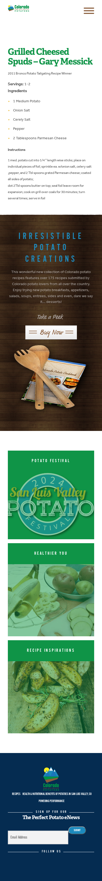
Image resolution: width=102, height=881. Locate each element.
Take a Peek (50, 317)
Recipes (16, 794)
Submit (77, 830)
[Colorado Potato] (18, 8)
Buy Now (51, 332)
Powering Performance (52, 801)
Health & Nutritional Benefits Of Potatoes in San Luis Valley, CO (57, 794)
